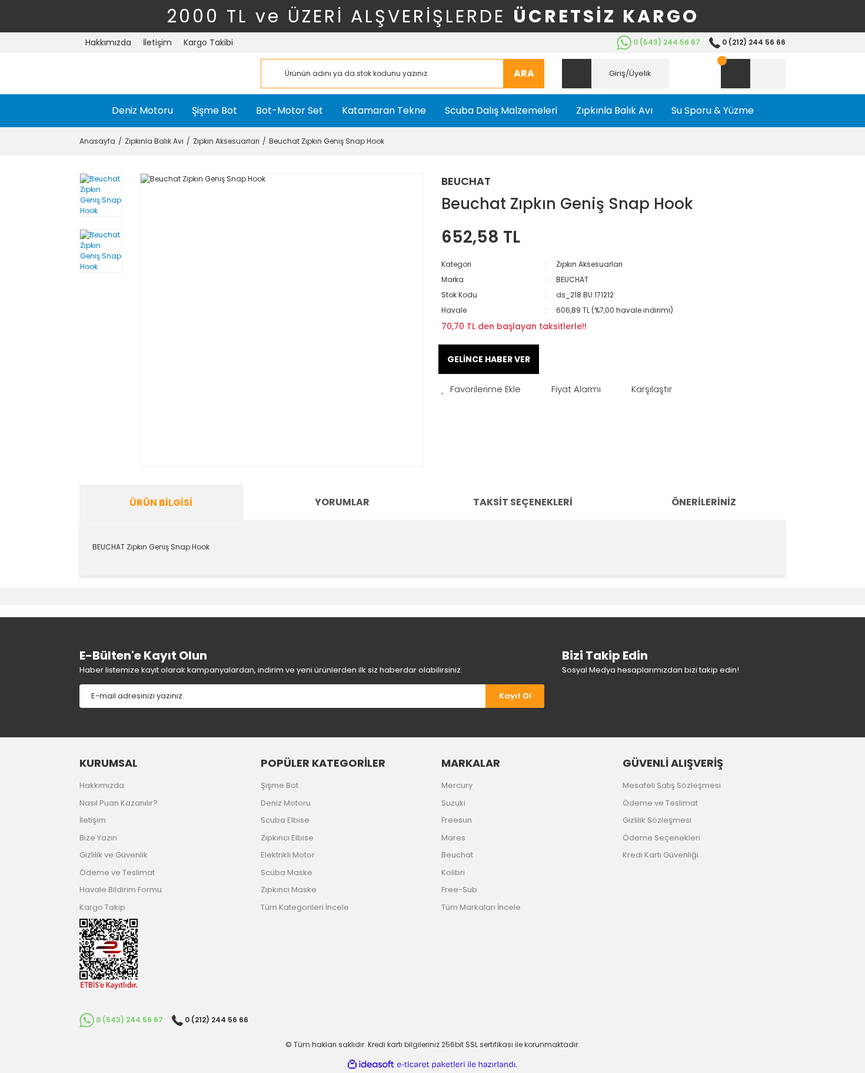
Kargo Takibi (208, 42)
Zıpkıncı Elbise (287, 837)
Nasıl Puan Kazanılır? (118, 803)
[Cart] (753, 73)
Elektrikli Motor (288, 854)
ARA (524, 73)
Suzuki (453, 803)
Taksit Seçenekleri (523, 502)
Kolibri (453, 872)
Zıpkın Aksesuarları (589, 264)
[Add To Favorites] (481, 389)
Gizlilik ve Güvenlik (113, 854)
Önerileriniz (703, 502)
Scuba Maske (286, 872)
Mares (453, 837)
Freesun (456, 820)
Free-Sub (459, 889)
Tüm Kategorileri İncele (305, 907)
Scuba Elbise (285, 820)
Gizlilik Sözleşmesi (657, 820)
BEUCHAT (466, 181)
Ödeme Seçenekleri (661, 837)
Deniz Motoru (286, 803)
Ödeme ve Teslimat (117, 872)
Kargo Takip (102, 907)
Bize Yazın (98, 837)
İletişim (157, 42)
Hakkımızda (108, 42)
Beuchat (457, 854)
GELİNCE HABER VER (488, 359)
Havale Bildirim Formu (120, 889)
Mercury (457, 785)
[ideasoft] (370, 1064)
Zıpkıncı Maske (289, 889)
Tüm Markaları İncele (481, 907)
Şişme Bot (279, 785)
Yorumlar (342, 502)
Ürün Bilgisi (160, 502)
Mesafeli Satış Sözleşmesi (672, 785)
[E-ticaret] (431, 1064)
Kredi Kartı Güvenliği (660, 854)
